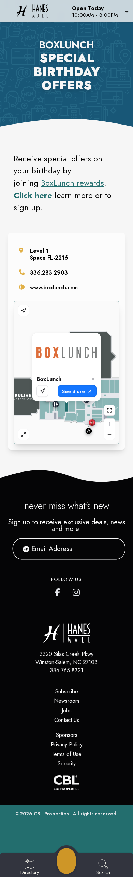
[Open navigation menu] (66, 861)
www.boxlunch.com (54, 288)
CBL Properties (51, 813)
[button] (99, 11)
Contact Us (66, 720)
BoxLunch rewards (72, 183)
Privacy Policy (67, 744)
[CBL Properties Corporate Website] (66, 782)
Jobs (67, 710)
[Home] (34, 11)
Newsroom (66, 701)
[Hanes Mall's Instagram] (76, 590)
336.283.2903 (49, 273)
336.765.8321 (66, 670)
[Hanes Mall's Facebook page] (59, 590)
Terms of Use (66, 754)
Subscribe (66, 691)
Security (67, 763)
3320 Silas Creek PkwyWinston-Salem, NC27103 (66, 658)
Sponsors (66, 735)
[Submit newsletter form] (112, 548)
